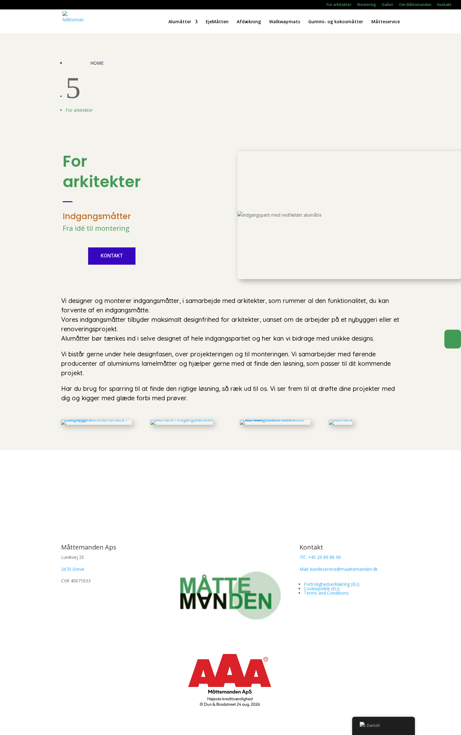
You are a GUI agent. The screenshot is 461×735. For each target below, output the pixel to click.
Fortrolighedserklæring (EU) (331, 584)
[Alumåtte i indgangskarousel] (182, 420)
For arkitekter (339, 5)
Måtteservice (385, 21)
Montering (366, 5)
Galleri (387, 5)
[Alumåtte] (340, 420)
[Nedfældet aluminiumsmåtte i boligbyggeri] (96, 420)
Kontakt (444, 5)
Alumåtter (179, 21)
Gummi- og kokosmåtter (335, 21)
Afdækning (249, 21)
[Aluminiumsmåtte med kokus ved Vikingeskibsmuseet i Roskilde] (275, 420)
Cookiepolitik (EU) (322, 589)
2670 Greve (72, 569)
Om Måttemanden (415, 5)
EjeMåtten (217, 21)
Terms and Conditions (326, 593)
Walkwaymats (284, 21)
